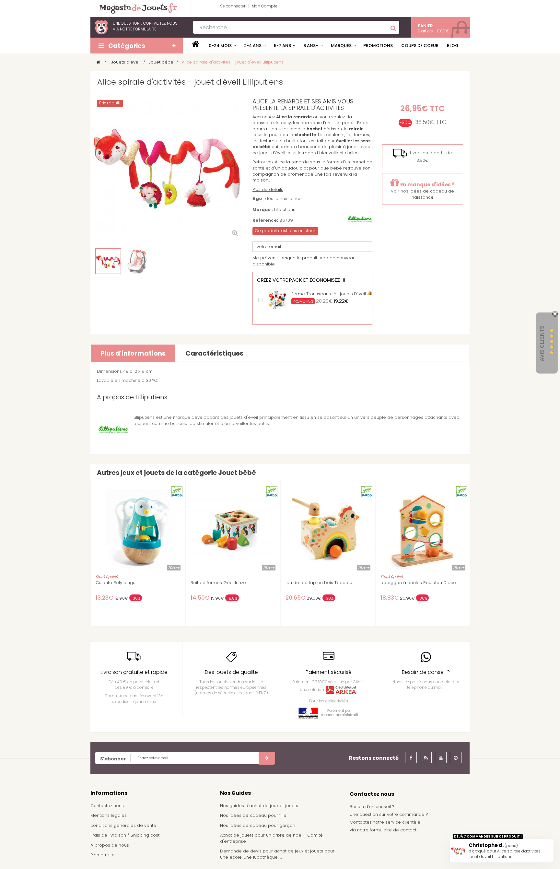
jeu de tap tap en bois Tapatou (319, 583)
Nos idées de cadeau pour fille (253, 815)
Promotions (378, 45)
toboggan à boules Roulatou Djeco (418, 583)
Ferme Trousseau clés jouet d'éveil (328, 294)
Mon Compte (264, 6)
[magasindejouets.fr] (135, 8)
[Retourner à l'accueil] (98, 62)
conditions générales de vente (123, 825)
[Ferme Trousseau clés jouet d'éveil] (277, 299)
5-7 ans (282, 45)
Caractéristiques (214, 353)
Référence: (265, 220)
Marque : (262, 210)
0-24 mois (220, 45)
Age (257, 199)
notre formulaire (138, 29)
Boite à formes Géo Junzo (218, 583)
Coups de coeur (419, 45)
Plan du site (102, 855)
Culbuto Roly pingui (116, 583)
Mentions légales (108, 815)
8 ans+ (311, 45)
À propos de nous (109, 845)
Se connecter (232, 6)
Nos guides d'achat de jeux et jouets (259, 806)
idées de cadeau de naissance (432, 194)
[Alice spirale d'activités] (108, 261)
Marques (341, 45)
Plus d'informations (133, 353)
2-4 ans (253, 45)
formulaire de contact (393, 830)
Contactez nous (107, 806)
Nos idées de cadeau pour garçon (257, 825)
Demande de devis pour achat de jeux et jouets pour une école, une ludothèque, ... (277, 854)
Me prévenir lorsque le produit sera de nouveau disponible (304, 261)
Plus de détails (267, 189)
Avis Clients (542, 343)
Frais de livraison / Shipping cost (124, 835)
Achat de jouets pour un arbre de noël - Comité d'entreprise (271, 838)
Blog (453, 45)
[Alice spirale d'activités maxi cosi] (137, 261)
